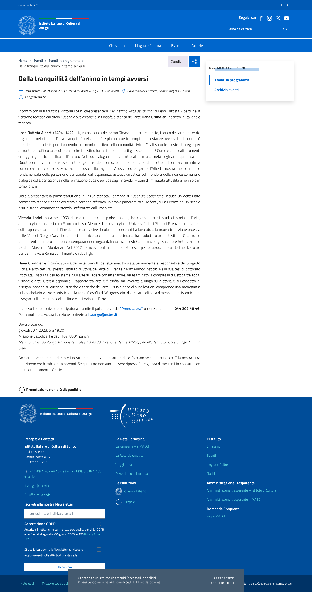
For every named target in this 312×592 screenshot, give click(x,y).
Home (23, 60)
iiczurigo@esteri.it (102, 314)
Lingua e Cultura (218, 464)
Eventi (38, 60)
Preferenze (224, 578)
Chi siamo (213, 446)
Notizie (211, 473)
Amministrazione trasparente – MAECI (234, 499)
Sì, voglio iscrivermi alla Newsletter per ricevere (53, 549)
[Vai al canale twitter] (277, 17)
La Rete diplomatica (129, 455)
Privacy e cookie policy (57, 583)
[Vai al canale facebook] (260, 17)
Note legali (27, 583)
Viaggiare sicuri (125, 464)
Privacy (88, 534)
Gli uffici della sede (37, 494)
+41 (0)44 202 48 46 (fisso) (49, 471)
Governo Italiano (28, 5)
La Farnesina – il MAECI (132, 446)
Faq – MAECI (216, 516)
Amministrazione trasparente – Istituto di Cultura (241, 490)
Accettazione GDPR (40, 524)
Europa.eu (129, 501)
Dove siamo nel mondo (131, 473)
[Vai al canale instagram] (268, 17)
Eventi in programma (64, 60)
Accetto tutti (222, 583)
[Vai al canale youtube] (285, 17)
